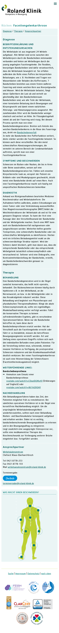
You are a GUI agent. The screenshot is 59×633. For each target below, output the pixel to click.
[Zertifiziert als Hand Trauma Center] (15, 593)
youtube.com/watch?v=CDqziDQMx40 (24, 381)
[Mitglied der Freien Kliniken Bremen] (37, 624)
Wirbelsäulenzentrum (13, 452)
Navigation (55, 3)
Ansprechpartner (33, 31)
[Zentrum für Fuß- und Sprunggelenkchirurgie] (48, 593)
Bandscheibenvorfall (26, 133)
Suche (11, 574)
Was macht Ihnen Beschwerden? (21, 492)
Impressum (20, 574)
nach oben (46, 574)
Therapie (18, 31)
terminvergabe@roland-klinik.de (18, 483)
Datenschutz (33, 574)
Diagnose (7, 31)
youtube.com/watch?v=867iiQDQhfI (23, 387)
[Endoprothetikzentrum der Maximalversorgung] (34, 593)
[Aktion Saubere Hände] (22, 624)
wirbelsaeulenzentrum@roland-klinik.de (27, 467)
